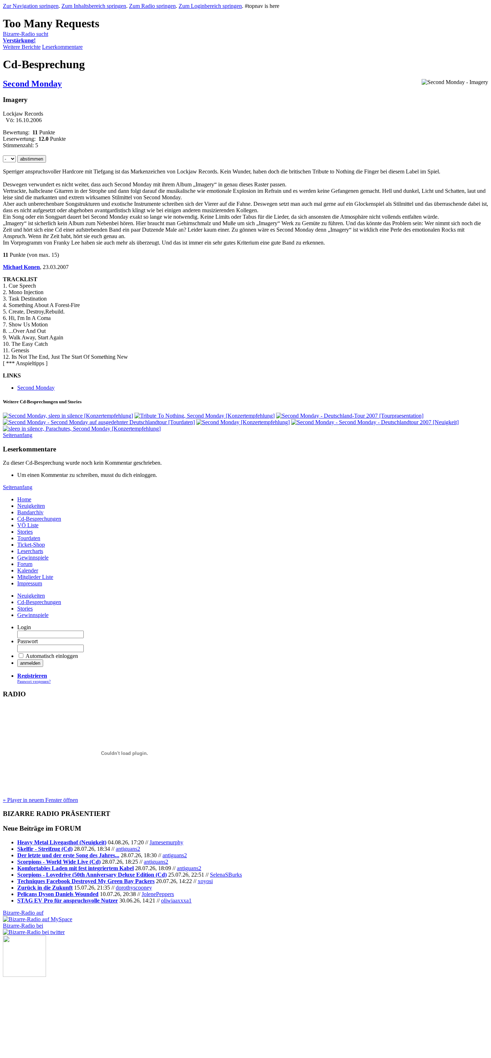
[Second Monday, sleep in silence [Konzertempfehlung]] (68, 416)
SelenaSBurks (226, 875)
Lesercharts (30, 551)
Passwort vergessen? (34, 681)
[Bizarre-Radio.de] (24, 975)
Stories (25, 532)
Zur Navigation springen (31, 6)
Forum (24, 564)
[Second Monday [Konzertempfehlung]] (243, 422)
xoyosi (205, 881)
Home (24, 499)
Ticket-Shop (31, 545)
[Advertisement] (39, 1013)
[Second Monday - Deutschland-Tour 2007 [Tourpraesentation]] (349, 416)
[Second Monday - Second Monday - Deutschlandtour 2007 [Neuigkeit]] (375, 422)
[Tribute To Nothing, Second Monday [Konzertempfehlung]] (204, 416)
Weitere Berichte (22, 47)
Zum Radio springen (152, 6)
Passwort (27, 641)
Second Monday (32, 83)
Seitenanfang (17, 435)
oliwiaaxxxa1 (176, 900)
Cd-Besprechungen (39, 519)
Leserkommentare (62, 47)
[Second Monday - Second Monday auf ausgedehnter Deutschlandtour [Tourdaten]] (99, 422)
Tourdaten (28, 538)
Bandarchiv (30, 512)
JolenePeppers (158, 894)
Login (24, 627)
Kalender (27, 570)
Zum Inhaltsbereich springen (93, 6)
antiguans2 (128, 849)
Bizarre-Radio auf (23, 913)
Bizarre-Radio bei (23, 926)
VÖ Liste (27, 525)
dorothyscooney (134, 888)
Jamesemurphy (166, 842)
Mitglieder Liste (35, 577)
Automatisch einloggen (52, 656)
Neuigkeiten (31, 506)
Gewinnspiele (33, 557)
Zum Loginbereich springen (210, 6)
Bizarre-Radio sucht (25, 37)
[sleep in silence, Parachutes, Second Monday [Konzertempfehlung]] (82, 429)
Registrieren (32, 676)
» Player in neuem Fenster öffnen (40, 800)
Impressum (29, 583)
